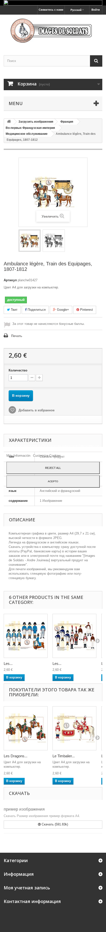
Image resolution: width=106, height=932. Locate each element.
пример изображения (24, 809)
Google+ (62, 309)
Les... (8, 663)
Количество (18, 370)
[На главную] (9, 122)
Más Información (18, 455)
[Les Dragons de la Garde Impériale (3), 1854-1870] (26, 728)
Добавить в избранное (36, 410)
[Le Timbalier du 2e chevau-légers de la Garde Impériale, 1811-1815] (74, 728)
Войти (95, 9)
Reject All (53, 467)
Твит (14, 309)
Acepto (53, 481)
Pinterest (86, 309)
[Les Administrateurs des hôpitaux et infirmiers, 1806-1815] (74, 636)
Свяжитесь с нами (51, 9)
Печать (16, 336)
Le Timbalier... (64, 756)
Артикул (10, 280)
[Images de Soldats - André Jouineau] (53, 30)
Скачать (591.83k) (54, 824)
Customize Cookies (47, 455)
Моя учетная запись (27, 888)
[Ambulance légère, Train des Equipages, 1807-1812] (29, 241)
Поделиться (36, 309)
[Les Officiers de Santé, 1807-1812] (26, 636)
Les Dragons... (15, 756)
